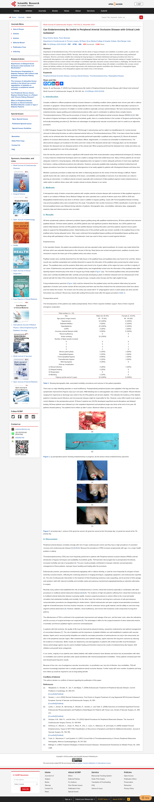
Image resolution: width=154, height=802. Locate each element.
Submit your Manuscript (84, 799)
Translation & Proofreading (101, 782)
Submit (104, 11)
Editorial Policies (74, 779)
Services (91, 11)
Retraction (127, 785)
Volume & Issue (97, 788)
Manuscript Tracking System (102, 776)
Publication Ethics (130, 779)
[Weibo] (33, 416)
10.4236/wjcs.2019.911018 (56, 44)
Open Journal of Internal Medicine (25, 382)
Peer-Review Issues (75, 785)
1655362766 (19, 438)
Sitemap (48, 785)
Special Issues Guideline (21, 128)
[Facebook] (19, 416)
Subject (47, 779)
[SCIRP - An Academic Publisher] (25, 4)
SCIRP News (103, 799)
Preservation (128, 782)
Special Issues (73, 791)
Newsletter (16, 136)
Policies (128, 772)
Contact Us (16, 145)
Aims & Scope (18, 29)
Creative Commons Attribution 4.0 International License (94, 763)
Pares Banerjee (64, 38)
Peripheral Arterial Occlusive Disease (56, 76)
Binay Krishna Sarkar (50, 38)
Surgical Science (19, 194)
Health (15, 245)
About (78, 11)
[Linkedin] (26, 416)
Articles (28, 11)
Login (138, 4)
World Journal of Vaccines (22, 356)
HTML (75, 44)
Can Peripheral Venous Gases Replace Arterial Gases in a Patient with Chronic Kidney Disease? (24, 95)
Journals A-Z (49, 776)
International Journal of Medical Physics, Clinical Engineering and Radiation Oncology (25, 327)
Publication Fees (19, 47)
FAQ (13, 149)
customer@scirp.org (22, 429)
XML (80, 44)
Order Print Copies (98, 779)
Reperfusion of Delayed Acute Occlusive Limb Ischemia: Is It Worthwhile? (22, 66)
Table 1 (122, 293)
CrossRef (52, 694)
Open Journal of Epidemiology (24, 220)
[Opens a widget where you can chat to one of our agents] (145, 798)
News (66, 11)
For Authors (72, 782)
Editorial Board (19, 42)
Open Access (128, 776)
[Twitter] (13, 416)
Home (16, 11)
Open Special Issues (20, 119)
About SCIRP (74, 772)
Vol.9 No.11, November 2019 (84, 24)
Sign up (67, 799)
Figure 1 (99, 271)
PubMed (60, 694)
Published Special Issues (22, 124)
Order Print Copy (18, 141)
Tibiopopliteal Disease (116, 76)
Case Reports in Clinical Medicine (25, 299)
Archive (16, 38)
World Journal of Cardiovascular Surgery (57, 24)
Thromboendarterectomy (98, 76)
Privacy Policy (129, 788)
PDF (69, 44)
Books (55, 11)
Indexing (16, 51)
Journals (42, 11)
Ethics (70, 776)
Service (95, 772)
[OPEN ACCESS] (115, 4)
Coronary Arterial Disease (79, 76)
